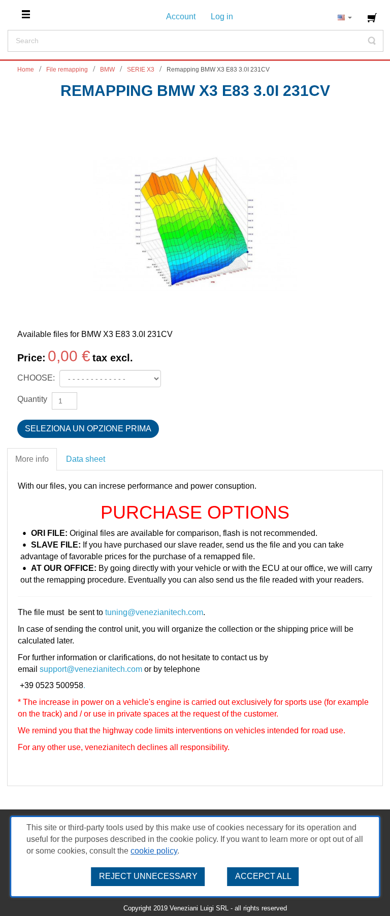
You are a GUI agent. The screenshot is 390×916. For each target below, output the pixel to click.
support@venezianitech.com (91, 669)
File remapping (67, 69)
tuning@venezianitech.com (154, 612)
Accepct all (263, 876)
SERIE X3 (140, 69)
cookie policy (154, 850)
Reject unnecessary (148, 876)
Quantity (32, 399)
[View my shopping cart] (373, 18)
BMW (107, 69)
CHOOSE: (37, 378)
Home (25, 69)
